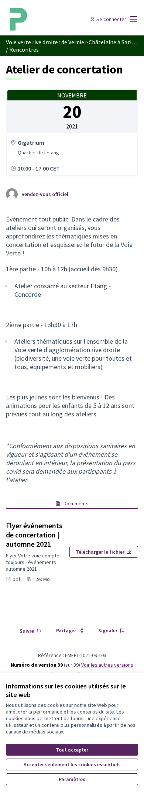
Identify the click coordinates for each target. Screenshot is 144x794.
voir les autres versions (107, 664)
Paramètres (72, 779)
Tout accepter (72, 749)
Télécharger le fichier (100, 552)
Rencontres (24, 49)
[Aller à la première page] (55, 19)
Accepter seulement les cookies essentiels (72, 764)
